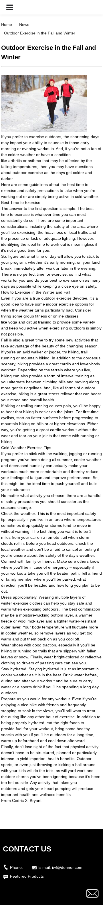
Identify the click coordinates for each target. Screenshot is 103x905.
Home (6, 24)
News (24, 24)
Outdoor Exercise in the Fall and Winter (39, 33)
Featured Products (27, 876)
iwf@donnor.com (67, 867)
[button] (9, 7)
